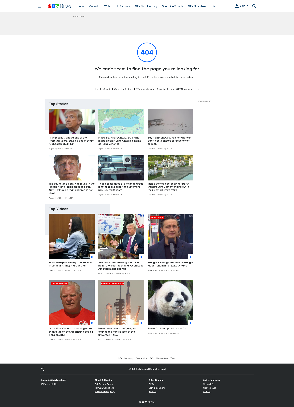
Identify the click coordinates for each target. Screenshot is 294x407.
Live (213, 6)
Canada (94, 6)
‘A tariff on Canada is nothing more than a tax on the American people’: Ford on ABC (71, 331)
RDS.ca (206, 391)
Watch (108, 6)
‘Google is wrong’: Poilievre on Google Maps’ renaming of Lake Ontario (170, 264)
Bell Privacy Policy (104, 384)
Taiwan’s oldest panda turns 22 (167, 328)
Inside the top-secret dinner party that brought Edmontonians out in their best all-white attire (168, 187)
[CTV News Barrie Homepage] (59, 6)
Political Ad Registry (105, 391)
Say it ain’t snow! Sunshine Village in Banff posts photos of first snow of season (169, 141)
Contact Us (141, 358)
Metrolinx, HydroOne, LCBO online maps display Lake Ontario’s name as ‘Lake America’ (119, 141)
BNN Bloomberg (157, 387)
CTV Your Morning (146, 6)
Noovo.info (208, 384)
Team (173, 358)
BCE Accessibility (49, 384)
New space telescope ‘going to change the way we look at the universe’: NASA (117, 331)
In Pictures (123, 6)
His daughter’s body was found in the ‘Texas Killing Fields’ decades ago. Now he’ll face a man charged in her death (72, 188)
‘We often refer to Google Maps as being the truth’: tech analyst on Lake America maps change (120, 265)
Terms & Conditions (104, 387)
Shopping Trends (172, 6)
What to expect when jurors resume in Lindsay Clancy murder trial (70, 264)
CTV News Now (197, 6)
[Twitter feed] (42, 369)
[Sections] (40, 6)
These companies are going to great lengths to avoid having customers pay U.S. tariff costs (120, 187)
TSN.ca (152, 391)
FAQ (151, 358)
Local (81, 6)
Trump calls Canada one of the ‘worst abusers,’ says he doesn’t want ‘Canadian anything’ (71, 141)
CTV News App (125, 358)
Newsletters (162, 358)
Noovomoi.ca (209, 387)
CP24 (151, 384)
